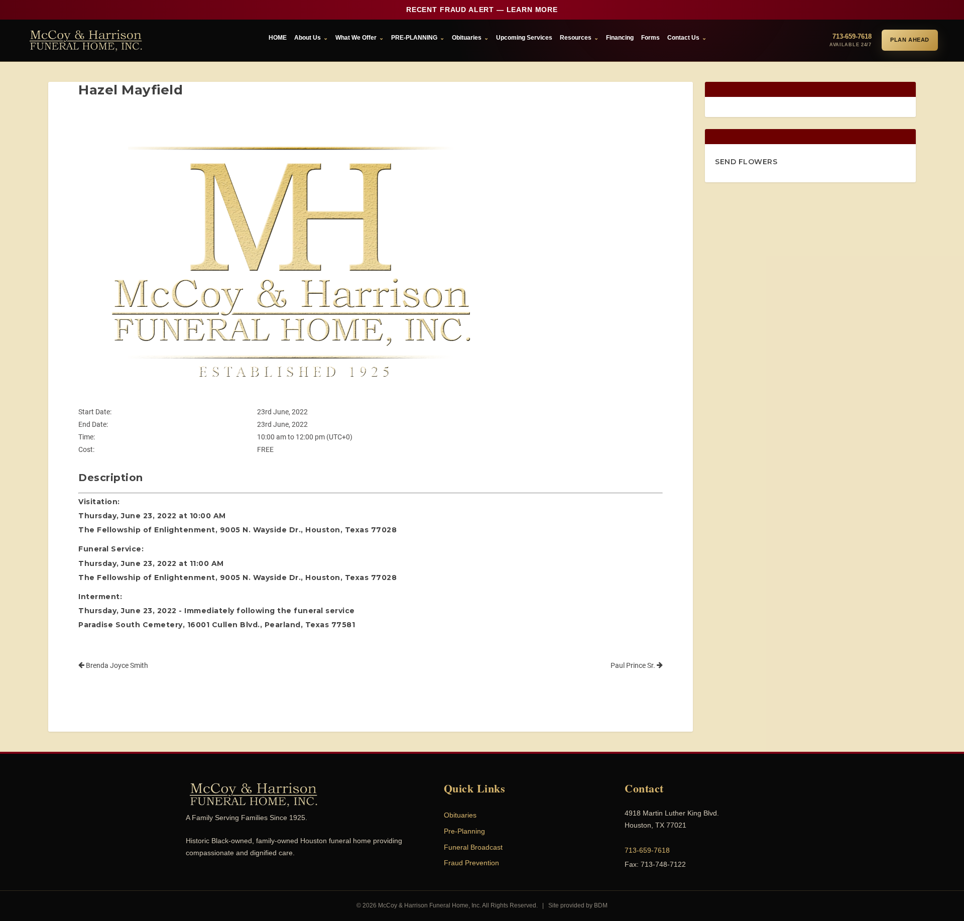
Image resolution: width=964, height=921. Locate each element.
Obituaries (466, 37)
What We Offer (356, 37)
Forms (650, 37)
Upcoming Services (524, 37)
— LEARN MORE (482, 10)
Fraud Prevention (471, 863)
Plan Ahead (909, 40)
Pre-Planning (464, 831)
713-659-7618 (647, 850)
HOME (278, 37)
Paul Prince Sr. (634, 665)
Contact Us (683, 37)
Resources (575, 37)
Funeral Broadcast (473, 847)
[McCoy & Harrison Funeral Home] (86, 40)
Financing (620, 37)
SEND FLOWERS (746, 161)
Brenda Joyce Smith (116, 665)
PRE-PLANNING (414, 37)
